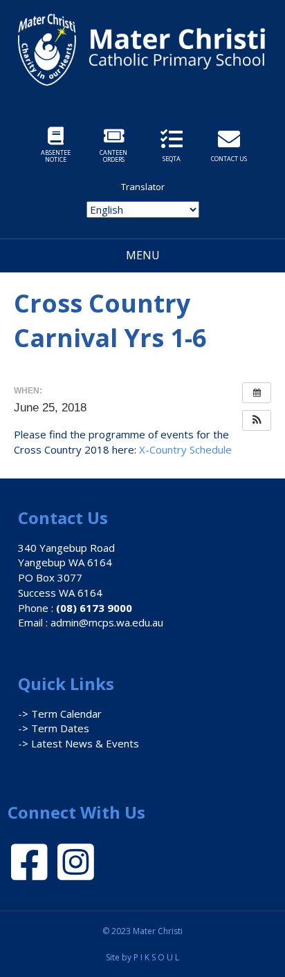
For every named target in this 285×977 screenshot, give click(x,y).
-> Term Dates (53, 728)
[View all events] (256, 392)
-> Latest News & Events (78, 743)
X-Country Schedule (185, 449)
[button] (256, 420)
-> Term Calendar (60, 713)
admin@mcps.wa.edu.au (106, 622)
